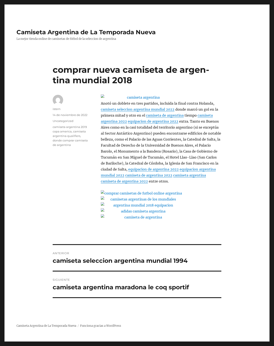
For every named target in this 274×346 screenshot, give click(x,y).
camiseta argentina (189, 175)
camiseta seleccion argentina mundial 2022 (137, 109)
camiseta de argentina (165, 115)
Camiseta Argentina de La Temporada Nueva (86, 32)
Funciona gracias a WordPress (100, 326)
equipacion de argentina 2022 (153, 121)
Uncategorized (63, 121)
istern (57, 109)
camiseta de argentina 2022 (148, 175)
